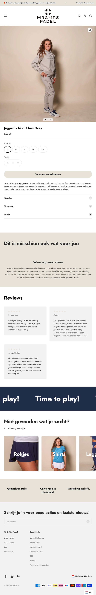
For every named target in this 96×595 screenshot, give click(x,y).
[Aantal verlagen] (7, 163)
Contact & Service (37, 538)
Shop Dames (9, 542)
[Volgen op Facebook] (5, 576)
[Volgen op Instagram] (12, 576)
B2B (31, 556)
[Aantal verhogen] (18, 163)
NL (90, 592)
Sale (5, 547)
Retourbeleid (35, 542)
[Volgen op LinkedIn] (18, 576)
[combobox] (89, 592)
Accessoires (8, 551)
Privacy (32, 560)
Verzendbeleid (36, 547)
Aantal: (7, 157)
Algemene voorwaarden (39, 565)
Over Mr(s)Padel (36, 551)
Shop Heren (9, 538)
